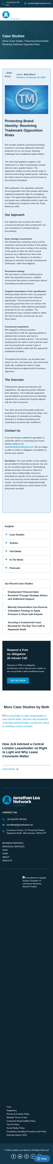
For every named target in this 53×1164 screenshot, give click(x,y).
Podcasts (15, 568)
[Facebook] (13, 1156)
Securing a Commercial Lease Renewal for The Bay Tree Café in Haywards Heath (26, 626)
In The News (16, 559)
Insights (7, 860)
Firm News (15, 551)
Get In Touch (18, 680)
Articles (14, 543)
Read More (8, 769)
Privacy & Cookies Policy (18, 1114)
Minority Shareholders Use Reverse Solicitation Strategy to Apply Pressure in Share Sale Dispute (27, 610)
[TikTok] (33, 1156)
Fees (5, 850)
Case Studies (16, 41)
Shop (5, 853)
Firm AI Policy (13, 1124)
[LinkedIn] (20, 1156)
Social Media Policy (16, 1128)
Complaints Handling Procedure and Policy (26, 1131)
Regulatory (12, 1110)
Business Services (12, 843)
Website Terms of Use (17, 1117)
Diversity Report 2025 (17, 1135)
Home (5, 41)
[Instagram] (26, 1156)
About (5, 857)
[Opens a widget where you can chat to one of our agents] (42, 1159)
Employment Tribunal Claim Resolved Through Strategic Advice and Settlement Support (28, 595)
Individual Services (13, 846)
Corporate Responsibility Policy (21, 1121)
